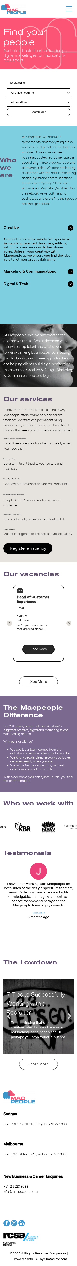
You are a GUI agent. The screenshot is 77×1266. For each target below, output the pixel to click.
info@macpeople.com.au (21, 1192)
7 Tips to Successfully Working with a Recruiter (36, 1004)
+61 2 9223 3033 (15, 1186)
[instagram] (14, 1223)
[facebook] (6, 1223)
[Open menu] (69, 9)
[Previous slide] (68, 623)
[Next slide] (9, 623)
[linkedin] (21, 1223)
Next (68, 1016)
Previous (9, 1016)
